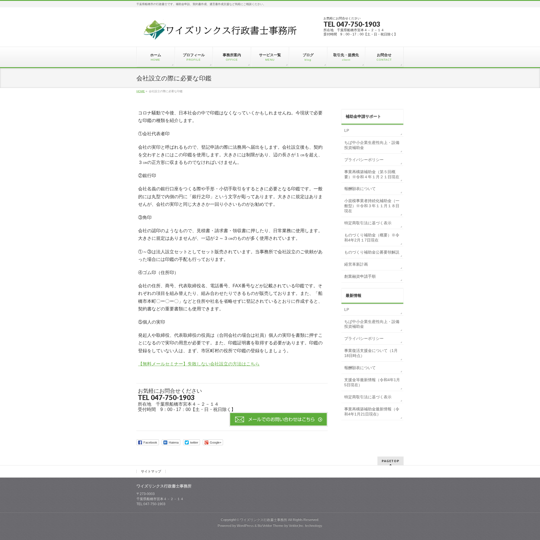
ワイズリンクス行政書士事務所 (263, 520)
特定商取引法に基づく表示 (368, 223)
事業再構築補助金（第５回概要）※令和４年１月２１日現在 (371, 174)
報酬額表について (360, 188)
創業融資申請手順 (360, 276)
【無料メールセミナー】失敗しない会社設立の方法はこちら (199, 363)
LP (346, 130)
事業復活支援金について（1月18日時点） (371, 353)
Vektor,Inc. (296, 526)
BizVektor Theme (271, 526)
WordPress (245, 526)
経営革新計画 (356, 264)
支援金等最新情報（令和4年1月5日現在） (372, 382)
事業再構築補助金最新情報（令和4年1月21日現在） (371, 411)
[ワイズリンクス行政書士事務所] (221, 37)
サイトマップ (151, 471)
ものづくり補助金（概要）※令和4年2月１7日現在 (371, 237)
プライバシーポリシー (364, 159)
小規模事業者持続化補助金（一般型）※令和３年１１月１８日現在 (371, 205)
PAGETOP (390, 461)
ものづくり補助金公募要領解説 (371, 252)
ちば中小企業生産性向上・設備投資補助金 (371, 145)
